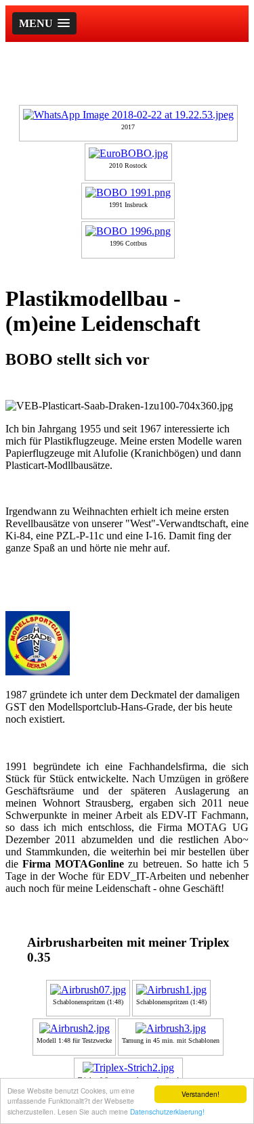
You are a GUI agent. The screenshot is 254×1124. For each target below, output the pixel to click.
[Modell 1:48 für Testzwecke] (74, 1028)
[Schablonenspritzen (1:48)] (88, 989)
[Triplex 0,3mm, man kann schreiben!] (128, 1067)
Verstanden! (200, 1094)
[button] (44, 23)
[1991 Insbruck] (128, 192)
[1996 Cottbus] (128, 231)
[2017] (128, 114)
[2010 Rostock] (128, 153)
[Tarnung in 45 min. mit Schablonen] (170, 1028)
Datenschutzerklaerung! (167, 1111)
